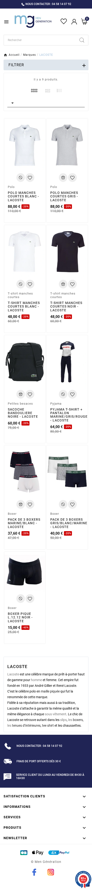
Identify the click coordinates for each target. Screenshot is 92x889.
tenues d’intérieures (26, 725)
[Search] (81, 40)
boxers (78, 720)
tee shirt (48, 725)
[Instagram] (50, 872)
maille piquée (50, 691)
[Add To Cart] (21, 177)
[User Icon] (74, 21)
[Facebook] (34, 872)
